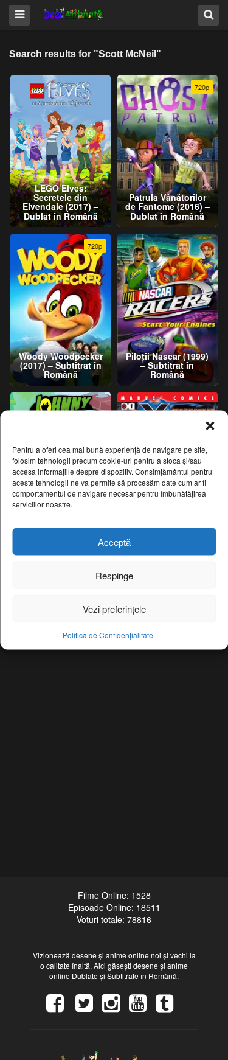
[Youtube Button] (142, 1007)
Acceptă (114, 541)
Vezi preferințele (114, 608)
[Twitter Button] (88, 1007)
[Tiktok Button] (169, 1007)
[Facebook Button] (59, 1007)
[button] (210, 426)
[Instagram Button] (115, 1007)
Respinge (114, 574)
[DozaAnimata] (74, 14)
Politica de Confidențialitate (108, 635)
